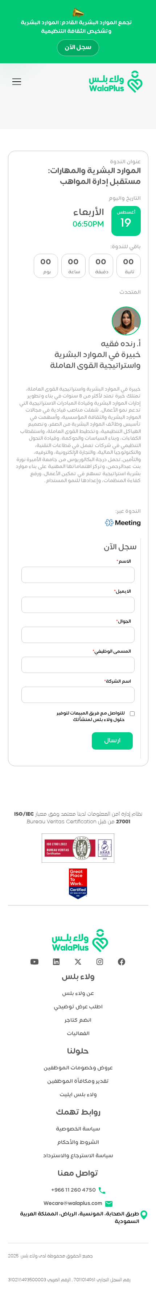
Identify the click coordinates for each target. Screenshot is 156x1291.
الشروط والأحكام (78, 1142)
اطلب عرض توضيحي (78, 1007)
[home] (113, 81)
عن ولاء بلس (78, 994)
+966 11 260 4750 (73, 1190)
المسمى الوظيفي (112, 651)
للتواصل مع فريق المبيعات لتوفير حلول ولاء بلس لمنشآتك (91, 716)
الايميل (122, 591)
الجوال (123, 621)
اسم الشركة (117, 681)
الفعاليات (78, 1034)
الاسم (123, 561)
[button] (16, 81)
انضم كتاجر (78, 1020)
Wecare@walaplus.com (73, 1203)
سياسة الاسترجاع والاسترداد (78, 1156)
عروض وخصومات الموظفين (78, 1068)
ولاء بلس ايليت (78, 1095)
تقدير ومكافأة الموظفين (78, 1081)
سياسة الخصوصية (78, 1129)
